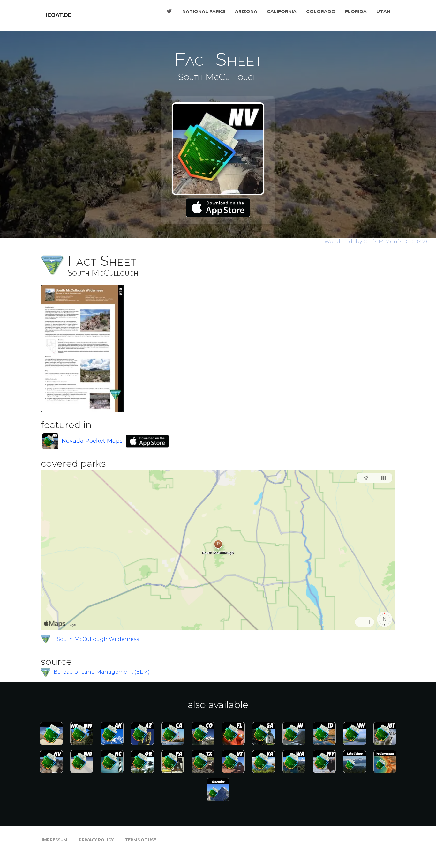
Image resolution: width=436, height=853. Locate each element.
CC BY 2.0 (418, 242)
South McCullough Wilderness (98, 639)
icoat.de (58, 15)
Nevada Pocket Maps (92, 440)
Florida (356, 11)
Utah (383, 11)
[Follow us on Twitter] (169, 11)
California (282, 11)
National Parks (203, 11)
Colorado (320, 11)
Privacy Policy (96, 839)
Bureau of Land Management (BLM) (102, 672)
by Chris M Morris (362, 242)
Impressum (54, 839)
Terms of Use (140, 839)
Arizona (246, 11)
